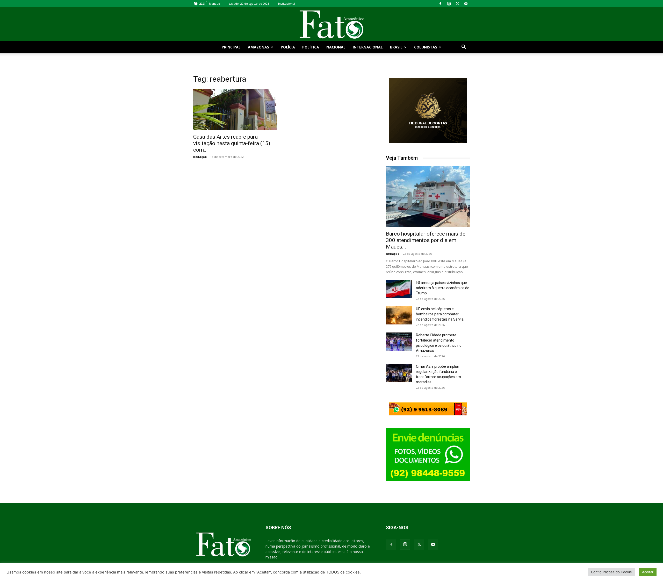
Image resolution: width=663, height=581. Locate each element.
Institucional (286, 3)
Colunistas (425, 47)
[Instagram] (449, 3)
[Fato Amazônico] (331, 24)
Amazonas (258, 47)
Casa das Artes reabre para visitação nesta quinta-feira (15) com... (231, 143)
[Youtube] (466, 3)
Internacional (368, 47)
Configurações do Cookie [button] (611, 572)
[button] (463, 47)
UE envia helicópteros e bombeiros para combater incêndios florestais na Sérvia (440, 314)
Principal (231, 47)
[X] (457, 3)
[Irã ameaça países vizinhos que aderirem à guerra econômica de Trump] (399, 289)
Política (310, 47)
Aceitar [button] (647, 572)
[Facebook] (440, 3)
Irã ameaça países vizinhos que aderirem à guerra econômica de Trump (442, 288)
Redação (200, 157)
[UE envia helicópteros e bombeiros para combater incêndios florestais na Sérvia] (399, 315)
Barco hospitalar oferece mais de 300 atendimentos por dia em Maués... (425, 240)
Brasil (396, 47)
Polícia (288, 47)
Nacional (335, 47)
